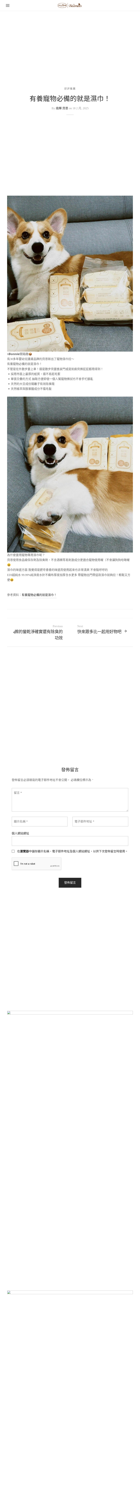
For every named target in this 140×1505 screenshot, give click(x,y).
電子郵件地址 (84, 821)
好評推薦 (70, 88)
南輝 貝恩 (62, 108)
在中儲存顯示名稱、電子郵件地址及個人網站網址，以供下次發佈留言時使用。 (72, 851)
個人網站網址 (20, 833)
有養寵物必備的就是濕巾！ (39, 594)
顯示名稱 (21, 821)
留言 (18, 792)
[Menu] (7, 5)
